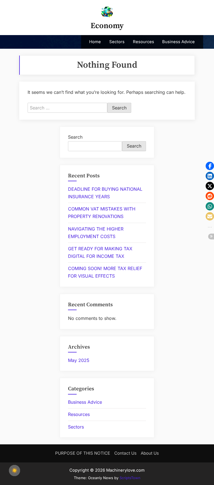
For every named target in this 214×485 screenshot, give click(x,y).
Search (75, 137)
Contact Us (125, 453)
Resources (143, 41)
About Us (150, 453)
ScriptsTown (130, 478)
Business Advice (178, 41)
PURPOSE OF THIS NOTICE (82, 453)
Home (95, 41)
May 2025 (78, 360)
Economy (107, 26)
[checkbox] (14, 470)
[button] (210, 166)
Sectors (117, 41)
